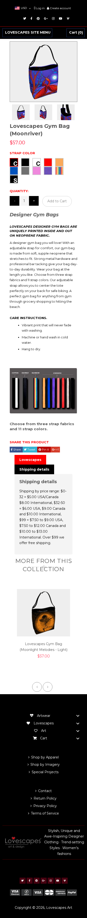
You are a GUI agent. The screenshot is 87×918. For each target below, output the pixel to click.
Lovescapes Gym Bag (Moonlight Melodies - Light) (43, 647)
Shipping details (34, 469)
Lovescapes (30, 460)
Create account (60, 8)
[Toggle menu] (78, 715)
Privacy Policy (45, 806)
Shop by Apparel (45, 757)
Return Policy (45, 798)
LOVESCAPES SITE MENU (28, 32)
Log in (40, 8)
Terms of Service (45, 813)
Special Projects (45, 772)
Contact (45, 791)
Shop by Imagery (45, 764)
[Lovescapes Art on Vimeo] (67, 18)
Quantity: (19, 191)
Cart (75, 32)
